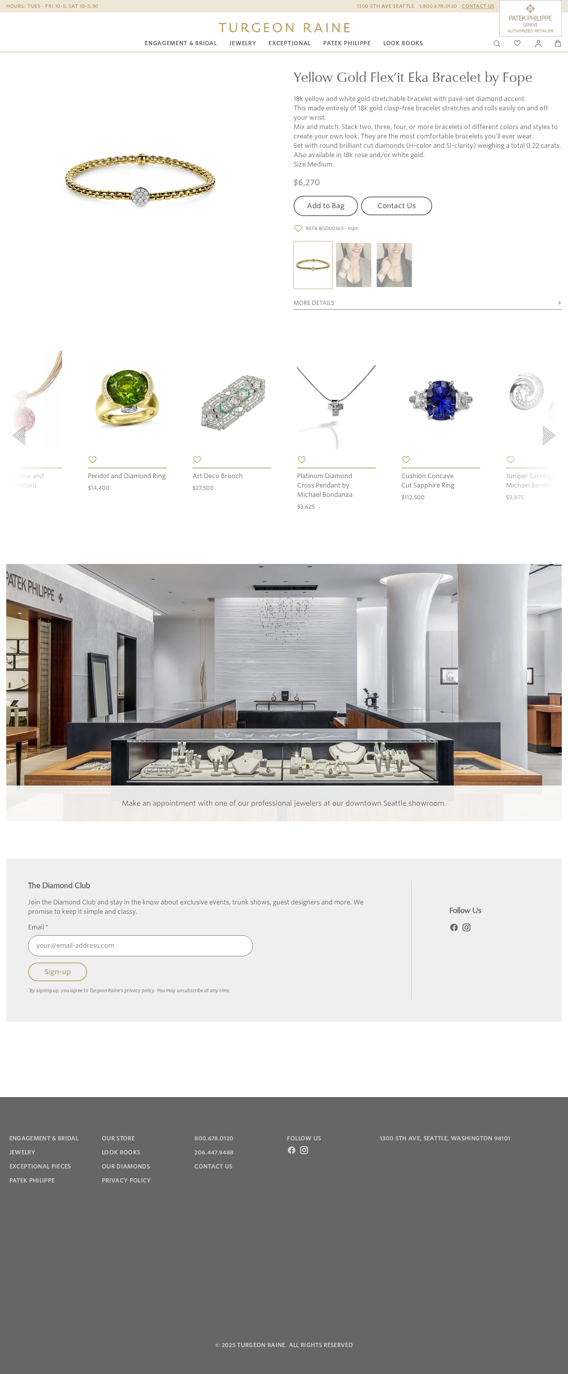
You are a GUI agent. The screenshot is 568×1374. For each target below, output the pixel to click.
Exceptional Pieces (40, 1166)
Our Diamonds (126, 1166)
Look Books (403, 43)
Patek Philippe (347, 43)
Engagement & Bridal (181, 43)
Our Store (118, 1138)
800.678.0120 (213, 1138)
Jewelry (242, 43)
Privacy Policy (126, 1180)
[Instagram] (466, 927)
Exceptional (290, 43)
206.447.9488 (213, 1152)
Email (38, 927)
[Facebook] (454, 927)
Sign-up (58, 972)
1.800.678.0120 (438, 6)
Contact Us (478, 6)
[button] (313, 265)
